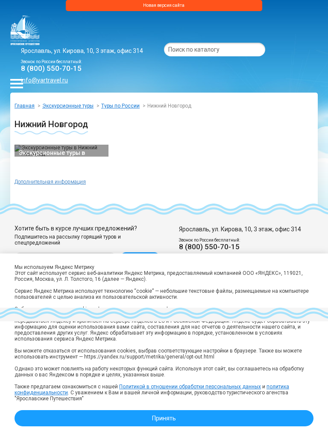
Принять (164, 418)
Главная (25, 106)
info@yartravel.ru (44, 80)
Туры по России (120, 106)
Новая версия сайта (163, 5)
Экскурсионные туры (68, 106)
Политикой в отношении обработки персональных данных (190, 387)
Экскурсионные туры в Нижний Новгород (52, 153)
